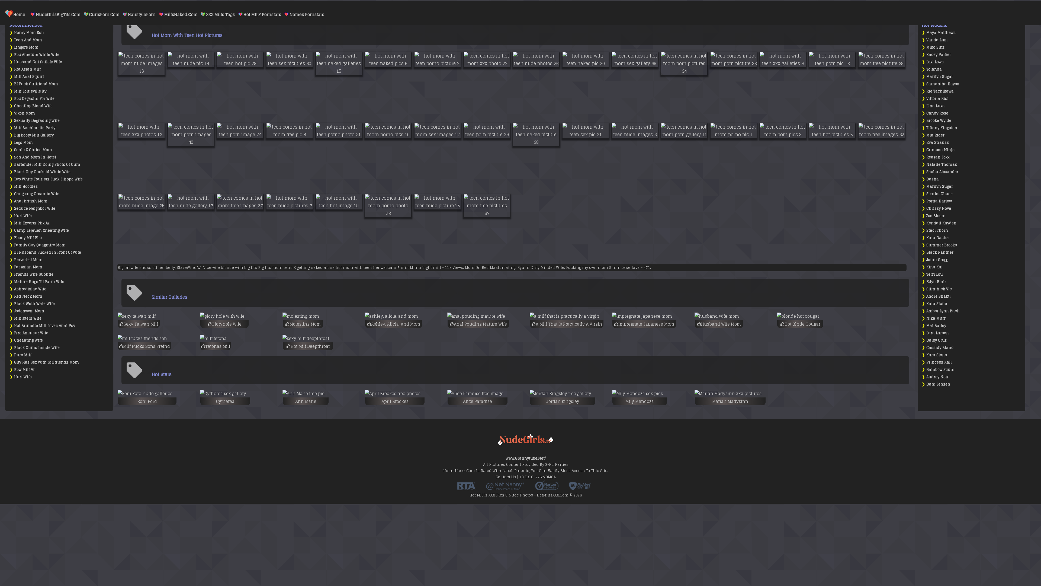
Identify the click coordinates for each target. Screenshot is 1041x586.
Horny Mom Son (29, 33)
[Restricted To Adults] (466, 488)
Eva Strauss (937, 142)
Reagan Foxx (937, 157)
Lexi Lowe (935, 62)
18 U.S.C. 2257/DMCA (537, 477)
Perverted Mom (28, 260)
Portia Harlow (939, 201)
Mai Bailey (936, 326)
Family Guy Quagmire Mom (40, 245)
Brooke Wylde (938, 120)
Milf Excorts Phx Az (32, 223)
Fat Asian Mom (28, 267)
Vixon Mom (24, 113)
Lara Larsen (937, 333)
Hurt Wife (23, 216)
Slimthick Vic (939, 289)
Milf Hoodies (26, 186)
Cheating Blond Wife (33, 106)
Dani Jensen (938, 384)
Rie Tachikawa (940, 91)
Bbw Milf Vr (24, 370)
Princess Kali (939, 362)
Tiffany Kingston (941, 128)
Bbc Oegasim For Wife (34, 98)
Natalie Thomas (941, 164)
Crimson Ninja (940, 150)
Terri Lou (934, 274)
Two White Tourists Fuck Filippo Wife (48, 179)
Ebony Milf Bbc (28, 238)
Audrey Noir (937, 377)
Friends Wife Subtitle (33, 274)
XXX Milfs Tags (220, 14)
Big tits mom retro (275, 268)
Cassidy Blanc (939, 348)
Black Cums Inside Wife (37, 348)
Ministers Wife (27, 318)
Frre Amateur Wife (31, 333)
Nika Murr (936, 318)
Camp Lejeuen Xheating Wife (41, 230)
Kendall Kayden (941, 223)
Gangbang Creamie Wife (36, 194)
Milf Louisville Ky (30, 91)
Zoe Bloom (936, 216)
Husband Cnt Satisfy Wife (38, 62)
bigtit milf (431, 268)
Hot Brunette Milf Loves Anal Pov (44, 326)
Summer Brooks (941, 245)
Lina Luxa (935, 106)
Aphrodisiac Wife (30, 289)
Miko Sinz (935, 47)
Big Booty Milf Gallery (34, 135)
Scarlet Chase (939, 194)
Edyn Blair (936, 282)
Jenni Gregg (937, 260)
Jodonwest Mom (29, 311)
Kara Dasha (937, 238)
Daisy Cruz (936, 340)
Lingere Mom (26, 47)
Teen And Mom (28, 40)
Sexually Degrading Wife (37, 120)
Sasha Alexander (942, 172)
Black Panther (939, 252)
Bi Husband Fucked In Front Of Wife (47, 252)
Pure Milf (22, 355)
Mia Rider (935, 135)
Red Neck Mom (28, 296)
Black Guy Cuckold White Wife (42, 172)
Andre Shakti (938, 296)
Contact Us (506, 477)
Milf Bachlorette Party (34, 128)
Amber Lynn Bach (943, 311)
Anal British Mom (30, 201)
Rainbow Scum (940, 370)
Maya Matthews (941, 33)
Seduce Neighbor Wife (34, 208)
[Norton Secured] (547, 488)
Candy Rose (937, 113)
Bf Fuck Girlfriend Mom (36, 84)
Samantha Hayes (942, 84)
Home (19, 14)
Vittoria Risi (937, 98)
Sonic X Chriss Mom (33, 150)
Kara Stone (936, 304)
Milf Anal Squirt (29, 77)
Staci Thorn (937, 230)
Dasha (932, 179)
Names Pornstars (307, 14)
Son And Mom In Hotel (35, 157)
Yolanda (934, 69)
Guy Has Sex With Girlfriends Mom (46, 362)
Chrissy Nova (938, 208)
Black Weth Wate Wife (34, 304)
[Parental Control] (505, 488)
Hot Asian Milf (27, 69)
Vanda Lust (937, 40)
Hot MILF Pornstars (262, 14)
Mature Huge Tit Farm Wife (39, 282)
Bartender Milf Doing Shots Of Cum (47, 164)
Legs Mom (23, 142)
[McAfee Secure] (580, 488)
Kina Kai (934, 267)
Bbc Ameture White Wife (36, 55)
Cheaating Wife (28, 340)
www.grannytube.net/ (526, 458)
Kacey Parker (938, 55)
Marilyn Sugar (939, 77)
